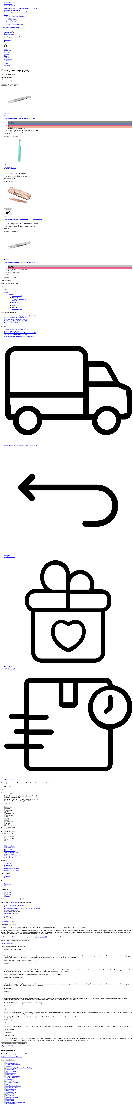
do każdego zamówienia (21, 12)
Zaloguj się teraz (9, 34)
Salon (6, 878)
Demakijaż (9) (16, 297)
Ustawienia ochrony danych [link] (12, 911)
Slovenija (14, 1077)
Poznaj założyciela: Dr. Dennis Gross (15, 317)
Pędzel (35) (15, 305)
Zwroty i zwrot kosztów (11, 852)
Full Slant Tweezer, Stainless (19, 119)
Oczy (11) (14, 300)
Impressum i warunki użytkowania (14, 905)
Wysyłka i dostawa (9, 851)
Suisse (11, 1074)
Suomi (12, 1099)
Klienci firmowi (8, 857)
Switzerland (16, 1076)
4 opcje (6, 113)
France (12, 1069)
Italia (10, 1066)
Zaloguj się (7, 863)
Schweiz (13, 1071)
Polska (12, 1090)
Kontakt (10, 23)
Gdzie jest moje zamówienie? (16, 16)
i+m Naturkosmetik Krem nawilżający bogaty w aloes (19, 336)
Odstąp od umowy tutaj (7, 921)
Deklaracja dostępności (11, 910)
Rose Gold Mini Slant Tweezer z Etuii (23, 220)
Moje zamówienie (9, 847)
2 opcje (6, 259)
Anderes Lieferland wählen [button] (8, 1060)
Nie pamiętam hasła (10, 867)
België (12, 1095)
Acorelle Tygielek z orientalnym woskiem (16, 329)
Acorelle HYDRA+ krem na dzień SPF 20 (16, 334)
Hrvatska (13, 1092)
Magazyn (7, 876)
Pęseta (10, 168)
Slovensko (15, 1097)
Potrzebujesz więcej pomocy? (12, 856)
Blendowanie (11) (17, 296)
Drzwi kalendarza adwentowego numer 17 (16, 319)
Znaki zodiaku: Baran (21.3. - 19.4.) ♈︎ (15, 321)
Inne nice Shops (8, 918)
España (12, 1079)
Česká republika (20, 1102)
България (15, 1087)
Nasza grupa (7, 884)
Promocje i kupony (9, 854)
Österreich (15, 1063)
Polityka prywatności (7, 943)
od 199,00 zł (20, 8)
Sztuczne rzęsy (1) (17, 309)
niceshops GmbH (14, 902)
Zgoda (3, 940)
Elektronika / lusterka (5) (19, 299)
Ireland (12, 1100)
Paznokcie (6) (15, 304)
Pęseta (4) (14, 307)
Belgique (13, 1089)
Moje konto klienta (9, 846)
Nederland (15, 1082)
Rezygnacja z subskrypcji (11, 913)
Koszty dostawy (12, 19)
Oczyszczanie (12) (17, 302)
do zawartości (8, 4)
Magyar (13, 1081)
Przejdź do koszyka (9, 5)
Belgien (13, 1094)
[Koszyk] (68, 45)
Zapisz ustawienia (6, 1043)
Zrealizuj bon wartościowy (12, 870)
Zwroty (10, 18)
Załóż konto (7, 40)
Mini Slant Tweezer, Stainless (19, 263)
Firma (6, 916)
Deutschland (16, 1064)
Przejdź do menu (9, 2)
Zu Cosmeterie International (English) (11, 1057)
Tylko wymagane (11, 940)
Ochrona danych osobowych (12, 907)
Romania (13, 1103)
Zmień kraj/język (19, 899)
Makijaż (6, 292)
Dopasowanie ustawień (23, 940)
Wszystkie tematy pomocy (15, 24)
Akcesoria (11, 294)
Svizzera (13, 1073)
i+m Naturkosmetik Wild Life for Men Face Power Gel (20, 333)
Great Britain (17, 1086)
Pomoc (6, 15)
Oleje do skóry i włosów (11, 322)
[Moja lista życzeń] (5, 43)
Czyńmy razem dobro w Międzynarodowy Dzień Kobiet (20, 316)
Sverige (12, 1084)
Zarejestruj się (8, 865)
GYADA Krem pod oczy (11, 331)
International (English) (25, 1068)
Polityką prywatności (41, 937)
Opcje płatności (12, 21)
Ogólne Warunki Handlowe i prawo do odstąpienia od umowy (22, 908)
